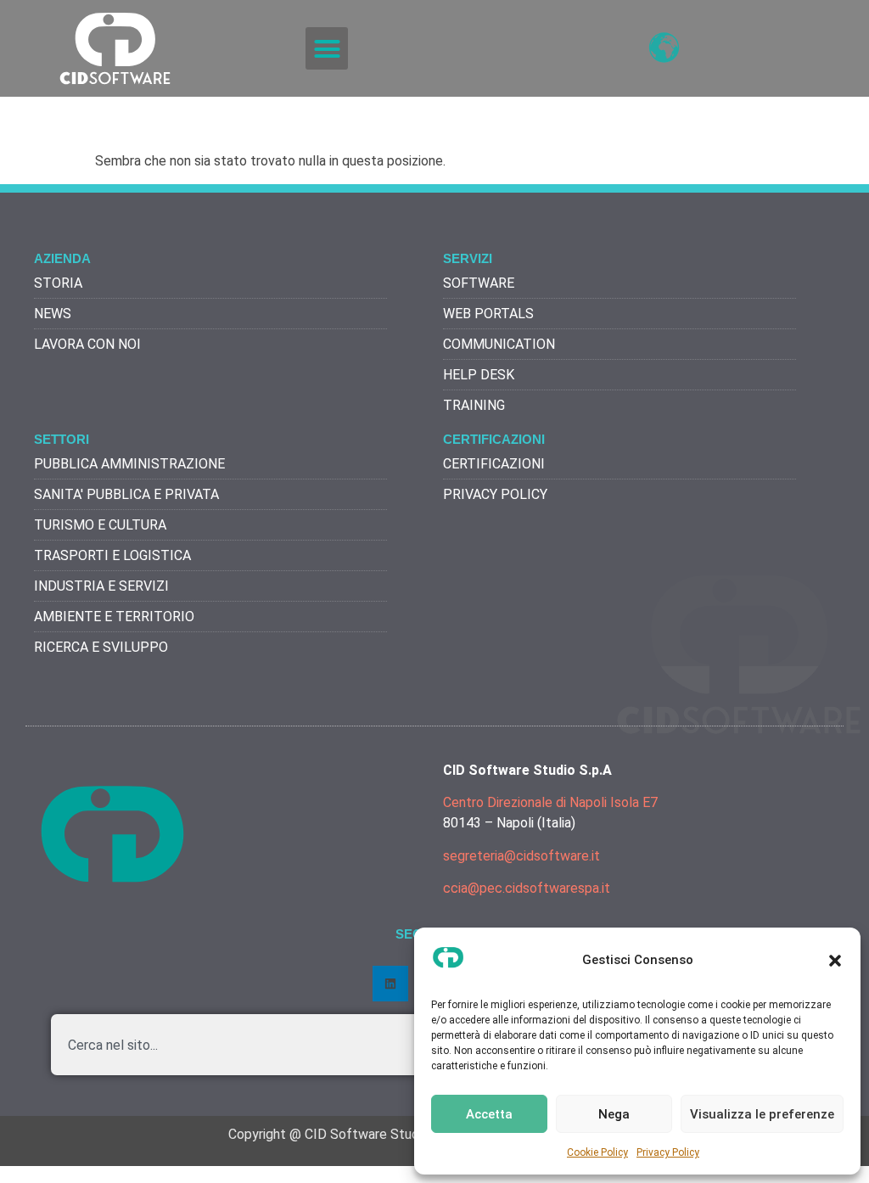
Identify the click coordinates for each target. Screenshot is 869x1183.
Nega (614, 1114)
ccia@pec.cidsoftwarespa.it (526, 888)
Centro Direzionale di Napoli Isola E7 (550, 802)
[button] (835, 960)
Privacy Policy (667, 1152)
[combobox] (405, 1044)
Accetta (489, 1114)
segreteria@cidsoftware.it (521, 856)
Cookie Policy (597, 1152)
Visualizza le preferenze (762, 1114)
